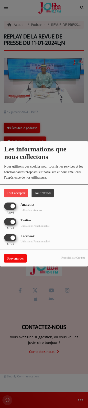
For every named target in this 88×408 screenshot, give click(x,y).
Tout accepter (16, 193)
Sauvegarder (15, 258)
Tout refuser (42, 193)
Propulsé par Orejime (73, 257)
